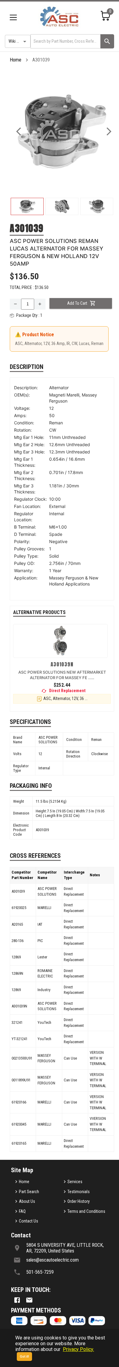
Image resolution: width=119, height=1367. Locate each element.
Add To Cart (77, 303)
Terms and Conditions (86, 1211)
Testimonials (78, 1191)
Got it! (24, 1357)
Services (74, 1181)
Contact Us (28, 1221)
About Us (27, 1201)
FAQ (22, 1211)
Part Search (29, 1191)
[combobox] (65, 41)
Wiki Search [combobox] (19, 41)
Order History (78, 1201)
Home (15, 60)
